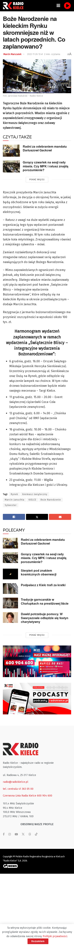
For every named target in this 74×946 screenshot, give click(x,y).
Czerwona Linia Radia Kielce (19, 795)
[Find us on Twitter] (23, 834)
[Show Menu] (58, 5)
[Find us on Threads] (29, 834)
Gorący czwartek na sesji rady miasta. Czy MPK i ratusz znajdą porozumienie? (45, 166)
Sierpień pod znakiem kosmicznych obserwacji (38, 572)
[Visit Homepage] (14, 5)
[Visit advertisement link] (37, 661)
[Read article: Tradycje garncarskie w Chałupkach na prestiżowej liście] (10, 603)
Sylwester (11, 505)
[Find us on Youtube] (16, 834)
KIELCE (32, 499)
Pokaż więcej (37, 179)
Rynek (14, 494)
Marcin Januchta (14, 499)
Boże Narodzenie (51, 499)
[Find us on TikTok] (36, 834)
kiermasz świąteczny (34, 494)
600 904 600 (44, 795)
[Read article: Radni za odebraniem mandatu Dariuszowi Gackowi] (11, 151)
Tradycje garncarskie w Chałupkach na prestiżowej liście (44, 601)
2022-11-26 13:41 (35, 54)
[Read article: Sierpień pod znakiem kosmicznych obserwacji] (10, 574)
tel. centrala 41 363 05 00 (18, 788)
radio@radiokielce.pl (15, 782)
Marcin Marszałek (12, 54)
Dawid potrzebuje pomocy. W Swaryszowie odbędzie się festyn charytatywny (44, 618)
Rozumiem (38, 941)
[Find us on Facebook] (4, 834)
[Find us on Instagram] (9, 834)
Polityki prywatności (55, 936)
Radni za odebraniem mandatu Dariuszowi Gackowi (45, 148)
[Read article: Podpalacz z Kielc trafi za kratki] (10, 588)
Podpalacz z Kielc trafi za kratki (43, 585)
